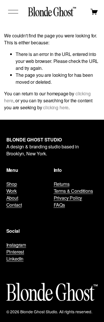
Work (11, 191)
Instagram (16, 244)
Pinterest (15, 251)
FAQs (59, 204)
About (12, 197)
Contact (14, 204)
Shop (11, 184)
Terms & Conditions (73, 191)
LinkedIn (15, 258)
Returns (62, 184)
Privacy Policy (68, 197)
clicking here (55, 107)
